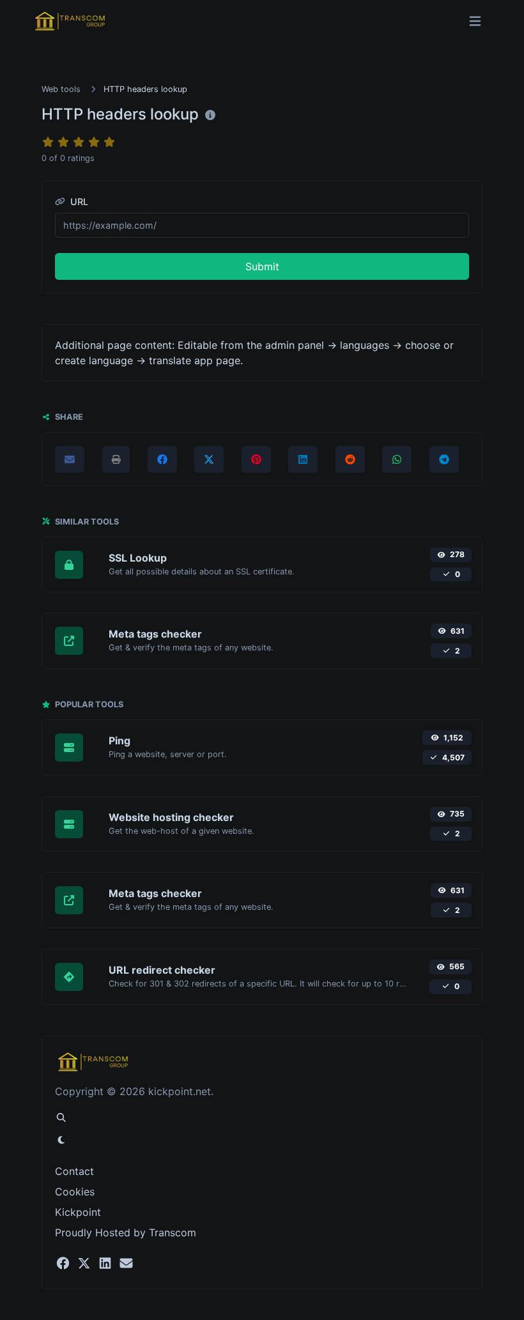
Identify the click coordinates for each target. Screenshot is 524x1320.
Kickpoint (78, 1212)
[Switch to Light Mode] (61, 1140)
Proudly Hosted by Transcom (125, 1232)
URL (78, 201)
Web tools (61, 89)
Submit (262, 266)
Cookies (75, 1191)
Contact (74, 1171)
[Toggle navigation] (475, 21)
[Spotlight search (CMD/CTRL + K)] (61, 1117)
